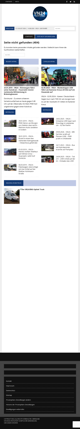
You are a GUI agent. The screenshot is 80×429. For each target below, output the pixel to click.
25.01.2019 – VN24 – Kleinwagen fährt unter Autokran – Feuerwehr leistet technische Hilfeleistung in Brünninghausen (19, 91)
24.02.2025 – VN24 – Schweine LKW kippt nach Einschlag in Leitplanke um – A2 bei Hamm (66, 122)
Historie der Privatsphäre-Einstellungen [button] (20, 405)
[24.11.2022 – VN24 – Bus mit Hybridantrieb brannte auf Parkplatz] (47, 150)
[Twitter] (70, 1)
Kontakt (9, 381)
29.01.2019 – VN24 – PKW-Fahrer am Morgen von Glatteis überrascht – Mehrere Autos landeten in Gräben (28, 125)
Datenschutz (10, 390)
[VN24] (40, 14)
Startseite (9, 2)
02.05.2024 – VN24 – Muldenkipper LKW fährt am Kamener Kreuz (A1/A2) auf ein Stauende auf (58, 90)
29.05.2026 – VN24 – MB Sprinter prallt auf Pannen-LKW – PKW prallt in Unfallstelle (65, 135)
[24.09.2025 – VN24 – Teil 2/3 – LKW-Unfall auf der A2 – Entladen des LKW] (47, 161)
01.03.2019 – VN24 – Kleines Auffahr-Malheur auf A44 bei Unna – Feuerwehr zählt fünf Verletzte (28, 153)
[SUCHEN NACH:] (64, 28)
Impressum (10, 386)
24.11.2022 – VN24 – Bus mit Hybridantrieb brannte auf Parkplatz (65, 147)
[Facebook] (67, 1)
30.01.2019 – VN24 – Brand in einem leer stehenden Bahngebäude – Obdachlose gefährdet (28, 139)
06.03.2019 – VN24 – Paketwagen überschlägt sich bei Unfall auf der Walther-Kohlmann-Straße (28, 169)
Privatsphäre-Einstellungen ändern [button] (18, 400)
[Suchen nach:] (14, 54)
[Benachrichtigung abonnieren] (74, 1)
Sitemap (9, 395)
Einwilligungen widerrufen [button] (15, 409)
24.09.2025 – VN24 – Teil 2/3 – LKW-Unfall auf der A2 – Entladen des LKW (65, 158)
